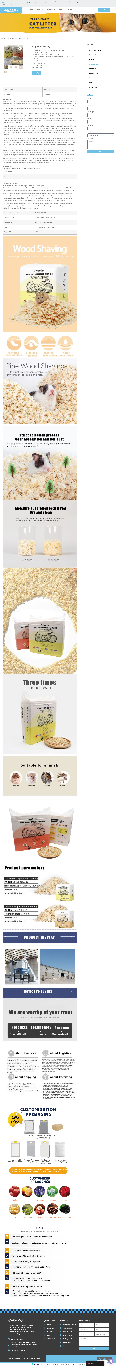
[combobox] (94, 9)
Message (90, 139)
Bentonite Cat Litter (95, 50)
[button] (20, 48)
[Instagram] (11, 4)
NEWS (60, 9)
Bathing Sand (93, 68)
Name (89, 98)
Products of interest (93, 132)
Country (89, 118)
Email (89, 105)
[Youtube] (3, 4)
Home (3, 38)
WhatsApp (90, 112)
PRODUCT (50, 9)
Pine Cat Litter (93, 59)
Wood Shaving (10, 38)
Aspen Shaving (93, 73)
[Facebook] (7, 4)
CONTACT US (70, 9)
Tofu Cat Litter (93, 55)
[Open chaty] (110, 1361)
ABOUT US (40, 9)
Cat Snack (92, 78)
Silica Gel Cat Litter (95, 87)
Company (90, 125)
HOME (31, 9)
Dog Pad (91, 82)
